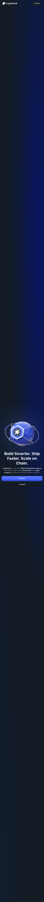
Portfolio (22, 478)
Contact (37, 3)
